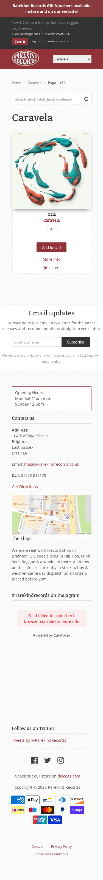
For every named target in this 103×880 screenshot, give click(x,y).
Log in (35, 41)
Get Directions (25, 486)
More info (51, 259)
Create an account (58, 41)
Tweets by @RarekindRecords (39, 740)
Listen (54, 267)
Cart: (20, 41)
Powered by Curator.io (51, 635)
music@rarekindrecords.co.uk (51, 464)
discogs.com (69, 776)
